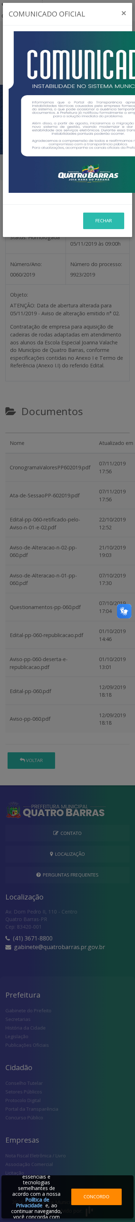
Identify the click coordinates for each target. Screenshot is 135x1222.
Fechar (103, 220)
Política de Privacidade (32, 1202)
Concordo (96, 1196)
